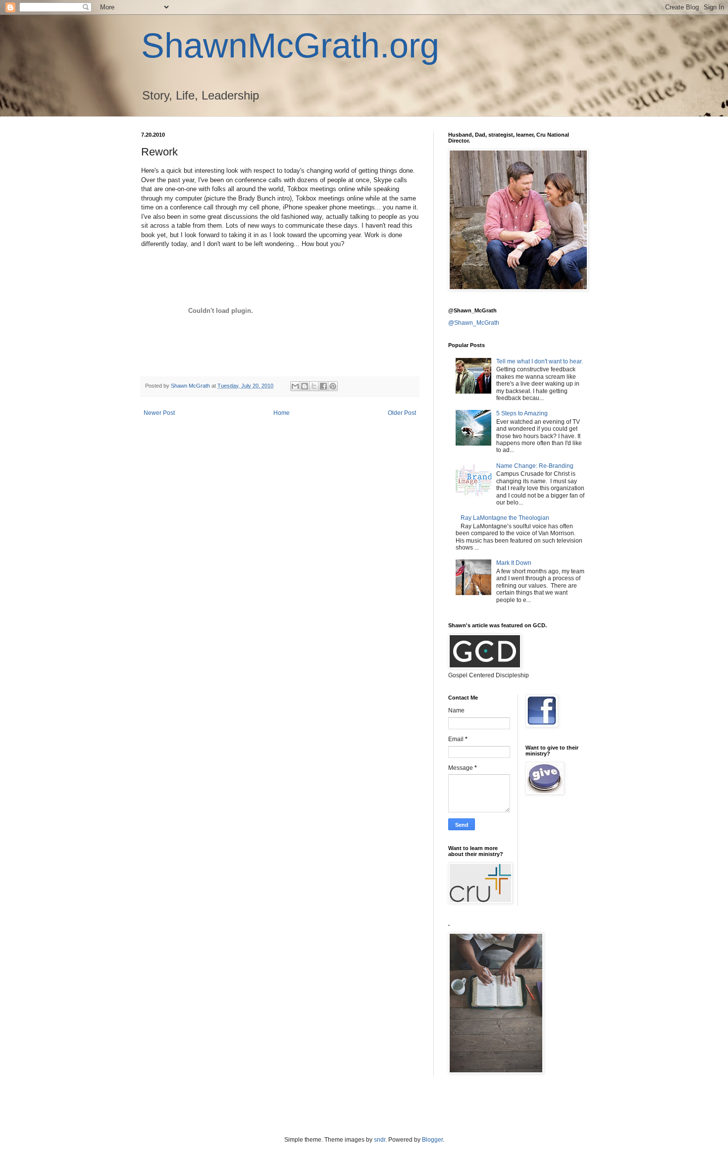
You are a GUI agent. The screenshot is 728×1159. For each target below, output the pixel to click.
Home (281, 412)
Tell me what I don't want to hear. (539, 361)
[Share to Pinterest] (333, 386)
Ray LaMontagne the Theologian (505, 517)
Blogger (432, 1139)
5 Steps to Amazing (522, 413)
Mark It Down (513, 562)
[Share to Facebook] (323, 386)
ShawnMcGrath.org (290, 45)
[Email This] (295, 386)
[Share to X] (314, 386)
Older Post (402, 412)
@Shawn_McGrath (473, 322)
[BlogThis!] (305, 386)
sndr (379, 1139)
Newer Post (159, 412)
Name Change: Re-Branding (534, 465)
